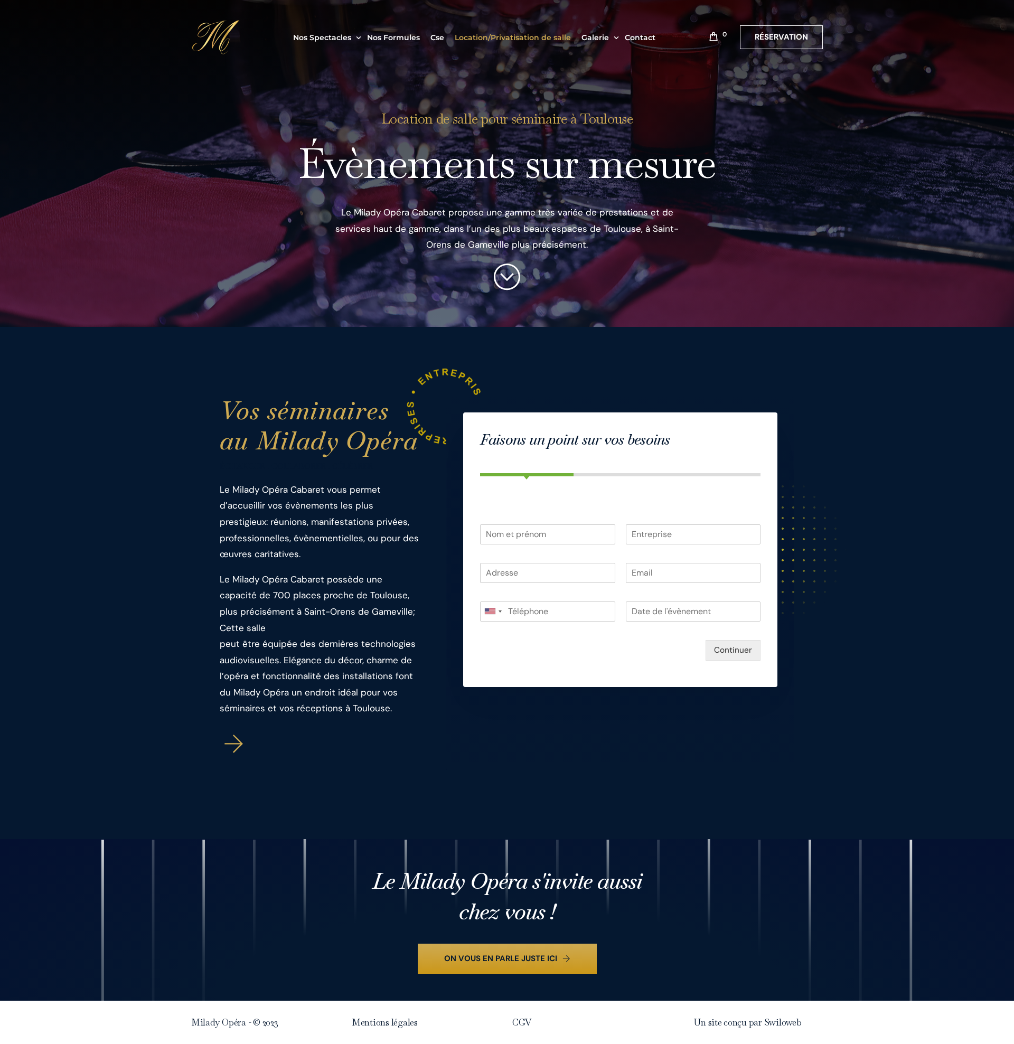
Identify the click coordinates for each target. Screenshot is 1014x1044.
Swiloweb (783, 1022)
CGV (521, 1022)
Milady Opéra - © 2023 (234, 1022)
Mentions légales (385, 1022)
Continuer (733, 650)
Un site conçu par (729, 1022)
